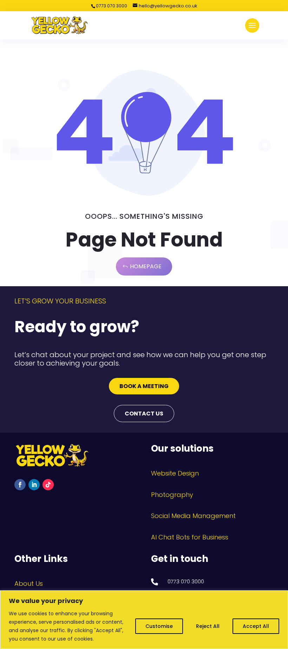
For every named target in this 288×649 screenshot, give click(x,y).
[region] (144, 619)
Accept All (256, 626)
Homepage (146, 266)
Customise (159, 626)
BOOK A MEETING (144, 386)
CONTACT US (144, 413)
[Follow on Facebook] (20, 484)
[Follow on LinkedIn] (34, 484)
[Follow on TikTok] (48, 484)
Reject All (208, 626)
